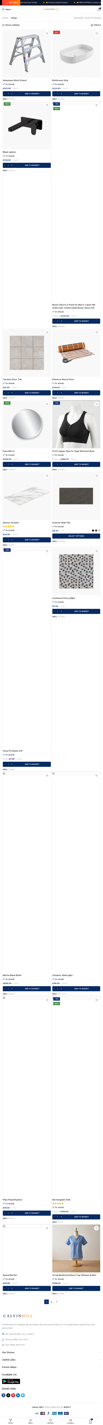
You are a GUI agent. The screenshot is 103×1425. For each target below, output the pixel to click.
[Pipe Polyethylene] (27, 1096)
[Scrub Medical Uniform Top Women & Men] (76, 1248)
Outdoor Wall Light (62, 975)
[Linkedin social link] (18, 1395)
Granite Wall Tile (61, 522)
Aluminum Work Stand (14, 80)
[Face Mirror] (27, 424)
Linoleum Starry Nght (63, 598)
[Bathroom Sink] (76, 54)
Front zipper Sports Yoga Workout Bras (73, 451)
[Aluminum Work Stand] (27, 54)
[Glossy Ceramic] (27, 496)
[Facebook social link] (3, 1395)
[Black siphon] (27, 125)
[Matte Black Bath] (27, 872)
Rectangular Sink (61, 1199)
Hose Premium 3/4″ (13, 750)
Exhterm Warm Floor (63, 379)
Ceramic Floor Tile (12, 379)
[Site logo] (51, 9)
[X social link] (8, 1395)
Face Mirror (9, 451)
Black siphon (9, 152)
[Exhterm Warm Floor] (76, 353)
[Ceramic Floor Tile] (27, 353)
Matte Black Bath (12, 975)
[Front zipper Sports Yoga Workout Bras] (76, 424)
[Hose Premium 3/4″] (27, 647)
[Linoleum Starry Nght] (76, 571)
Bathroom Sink (60, 80)
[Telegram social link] (23, 1395)
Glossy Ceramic (11, 522)
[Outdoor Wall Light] (76, 872)
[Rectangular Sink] (76, 1096)
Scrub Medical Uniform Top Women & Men (74, 1275)
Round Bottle (10, 1275)
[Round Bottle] (27, 1248)
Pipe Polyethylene (12, 1199)
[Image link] (17, 1316)
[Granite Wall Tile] (76, 496)
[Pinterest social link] (13, 1395)
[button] (27, 93)
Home (5, 18)
